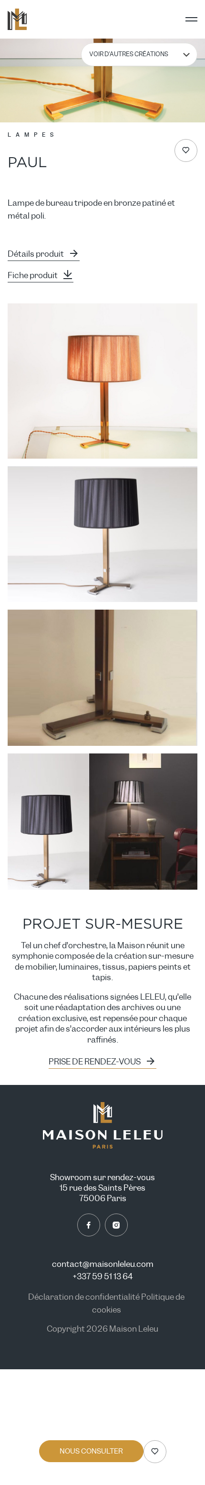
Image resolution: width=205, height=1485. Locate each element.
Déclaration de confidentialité (84, 1297)
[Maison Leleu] (17, 19)
